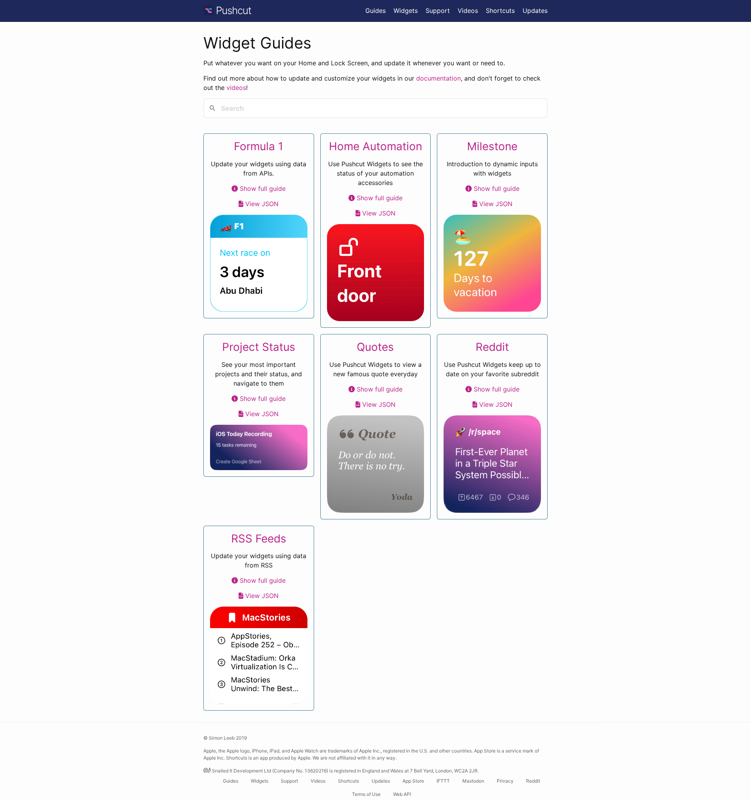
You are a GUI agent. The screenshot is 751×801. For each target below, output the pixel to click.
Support (438, 10)
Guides (375, 10)
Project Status (258, 347)
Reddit (492, 347)
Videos (468, 10)
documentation (438, 78)
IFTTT (443, 781)
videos (236, 88)
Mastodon (473, 781)
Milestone (492, 146)
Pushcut (232, 10)
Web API (402, 794)
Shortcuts (500, 10)
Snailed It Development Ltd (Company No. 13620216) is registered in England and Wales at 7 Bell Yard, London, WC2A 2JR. (345, 771)
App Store (413, 781)
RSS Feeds (258, 538)
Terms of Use (366, 794)
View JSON (260, 204)
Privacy (505, 781)
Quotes (375, 347)
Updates (535, 10)
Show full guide (262, 188)
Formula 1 (258, 146)
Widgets (405, 10)
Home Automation (375, 146)
